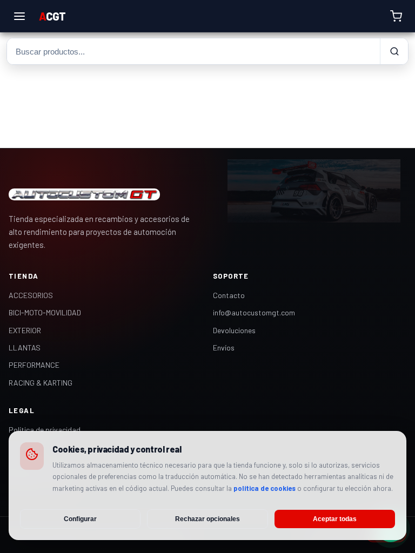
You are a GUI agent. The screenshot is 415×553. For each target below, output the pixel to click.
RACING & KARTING (40, 382)
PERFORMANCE (34, 364)
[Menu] (19, 16)
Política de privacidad (45, 429)
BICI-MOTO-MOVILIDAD (45, 312)
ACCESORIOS (31, 295)
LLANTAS (25, 347)
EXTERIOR (25, 330)
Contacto (229, 295)
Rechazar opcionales (207, 519)
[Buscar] (394, 51)
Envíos (224, 347)
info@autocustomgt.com (254, 312)
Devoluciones (234, 330)
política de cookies (264, 488)
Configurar (80, 519)
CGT (52, 16)
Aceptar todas (335, 519)
